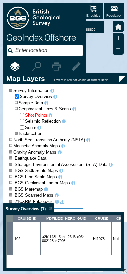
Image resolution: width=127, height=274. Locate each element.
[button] (118, 26)
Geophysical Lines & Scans (45, 108)
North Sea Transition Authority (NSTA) (49, 139)
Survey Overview (36, 96)
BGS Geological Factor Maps (42, 183)
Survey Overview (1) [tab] (26, 208)
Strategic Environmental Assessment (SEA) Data (61, 164)
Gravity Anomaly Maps (34, 152)
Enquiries (93, 15)
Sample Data (31, 102)
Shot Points (36, 115)
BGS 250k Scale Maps (36, 170)
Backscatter (30, 133)
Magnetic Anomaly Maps (36, 145)
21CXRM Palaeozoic (34, 201)
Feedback (113, 15)
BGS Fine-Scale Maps (36, 176)
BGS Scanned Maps (34, 195)
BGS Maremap (29, 189)
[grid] (63, 241)
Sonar (30, 127)
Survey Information (31, 90)
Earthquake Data (30, 158)
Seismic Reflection (43, 121)
